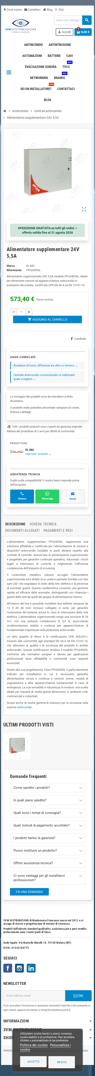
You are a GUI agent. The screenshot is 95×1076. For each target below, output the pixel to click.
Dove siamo (12, 9)
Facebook (7, 968)
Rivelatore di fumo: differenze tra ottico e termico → (45, 365)
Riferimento (14, 270)
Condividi (80, 338)
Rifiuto (61, 1062)
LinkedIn (31, 968)
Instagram (19, 968)
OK (80, 995)
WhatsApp (47, 498)
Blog (49, 9)
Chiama (22, 498)
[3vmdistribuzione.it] (20, 25)
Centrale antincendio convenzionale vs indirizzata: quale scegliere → (44, 377)
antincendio (24, 707)
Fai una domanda (29, 892)
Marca (11, 265)
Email (73, 499)
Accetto (33, 1061)
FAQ (61, 9)
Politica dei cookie (34, 1045)
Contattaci (34, 9)
